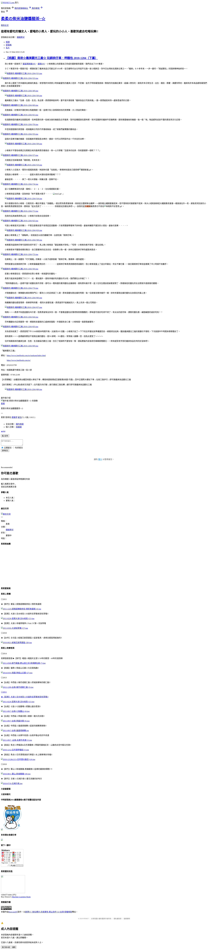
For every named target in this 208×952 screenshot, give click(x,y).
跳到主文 (5, 25)
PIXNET (86, 919)
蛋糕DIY (41, 64)
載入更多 (5, 436)
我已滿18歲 (6, 947)
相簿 (8, 42)
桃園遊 (19, 427)
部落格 (9, 45)
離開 (13, 947)
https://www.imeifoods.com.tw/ (19, 360)
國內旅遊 (20, 424)
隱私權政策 (117, 919)
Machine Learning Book (21, 897)
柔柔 (3, 404)
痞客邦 (14, 417)
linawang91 (13, 912)
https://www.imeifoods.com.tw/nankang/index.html (26, 355)
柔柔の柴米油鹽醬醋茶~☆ (23, 18)
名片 (8, 48)
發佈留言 (5, 450)
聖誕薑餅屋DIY (29, 64)
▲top (3, 431)
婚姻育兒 (21, 37)
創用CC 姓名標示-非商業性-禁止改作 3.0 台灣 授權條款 (48, 912)
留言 (20, 417)
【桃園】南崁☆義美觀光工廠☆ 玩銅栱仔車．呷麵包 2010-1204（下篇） (52, 58)
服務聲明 (127, 919)
